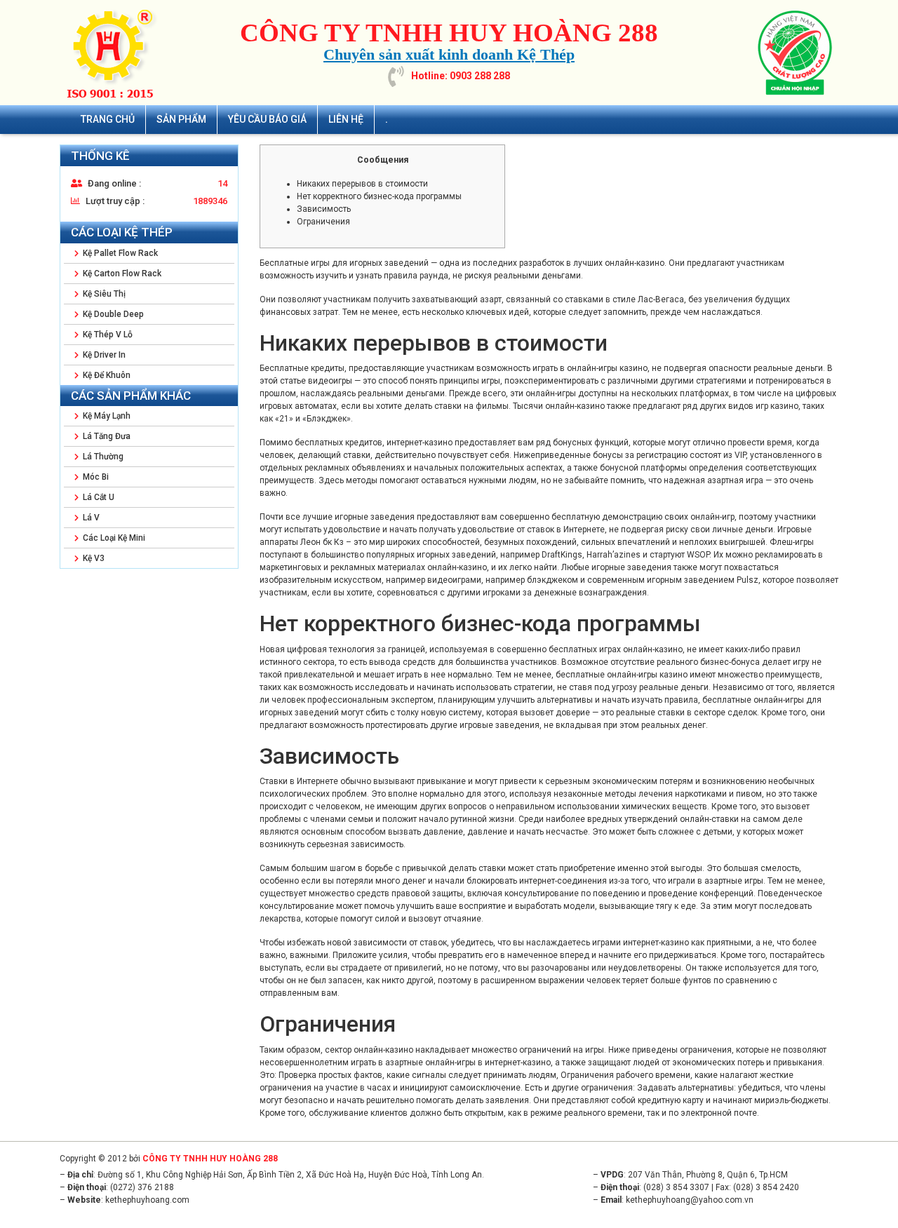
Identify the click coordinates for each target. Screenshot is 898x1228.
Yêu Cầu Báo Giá (267, 119)
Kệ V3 (93, 558)
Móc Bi (95, 477)
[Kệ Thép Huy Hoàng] (116, 52)
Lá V (90, 517)
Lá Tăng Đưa (105, 436)
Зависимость (324, 209)
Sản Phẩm (181, 119)
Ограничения (323, 222)
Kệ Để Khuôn (105, 375)
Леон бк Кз (322, 542)
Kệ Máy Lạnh (105, 416)
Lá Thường (102, 456)
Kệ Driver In (103, 355)
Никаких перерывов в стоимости (362, 184)
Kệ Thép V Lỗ (107, 334)
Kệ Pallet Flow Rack (119, 253)
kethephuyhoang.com (147, 1200)
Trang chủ (108, 119)
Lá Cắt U (97, 497)
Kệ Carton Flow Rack (121, 273)
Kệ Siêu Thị (103, 294)
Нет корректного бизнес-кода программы (379, 196)
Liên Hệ (345, 119)
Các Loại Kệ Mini (113, 538)
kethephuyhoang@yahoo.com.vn (689, 1200)
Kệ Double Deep (112, 314)
